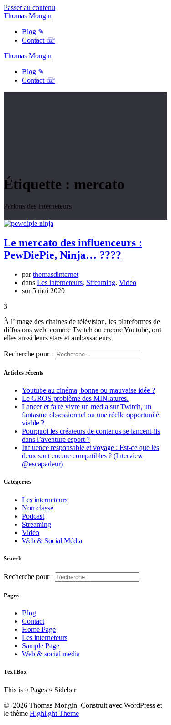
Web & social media (51, 654)
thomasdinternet (55, 274)
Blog (29, 613)
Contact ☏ (38, 40)
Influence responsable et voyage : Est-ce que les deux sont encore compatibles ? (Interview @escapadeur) (90, 456)
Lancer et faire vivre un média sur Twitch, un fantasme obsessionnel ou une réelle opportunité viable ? (90, 415)
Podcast (33, 516)
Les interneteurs (60, 282)
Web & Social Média (52, 541)
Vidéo (127, 282)
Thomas (28, 16)
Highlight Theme (54, 713)
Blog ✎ (33, 31)
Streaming (100, 282)
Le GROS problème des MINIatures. (75, 398)
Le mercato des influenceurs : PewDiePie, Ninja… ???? (73, 249)
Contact (33, 621)
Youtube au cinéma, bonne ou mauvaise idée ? (88, 390)
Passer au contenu (29, 7)
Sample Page (40, 646)
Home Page (39, 629)
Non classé (37, 508)
